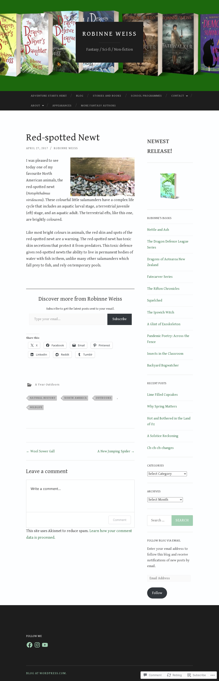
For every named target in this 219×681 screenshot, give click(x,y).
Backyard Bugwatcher (163, 365)
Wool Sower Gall (40, 451)
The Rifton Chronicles (163, 289)
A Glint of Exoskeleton (163, 324)
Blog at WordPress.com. (46, 673)
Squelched (154, 301)
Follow (157, 593)
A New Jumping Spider (116, 451)
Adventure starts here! (49, 95)
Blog (79, 95)
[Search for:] (170, 520)
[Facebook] (29, 644)
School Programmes (146, 95)
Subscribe (119, 319)
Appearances (62, 105)
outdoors (103, 398)
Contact (177, 95)
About (35, 105)
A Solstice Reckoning (162, 436)
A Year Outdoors (47, 384)
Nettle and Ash (158, 230)
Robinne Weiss (109, 33)
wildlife (36, 407)
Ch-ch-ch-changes (160, 448)
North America (75, 398)
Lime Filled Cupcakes (162, 395)
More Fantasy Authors (98, 105)
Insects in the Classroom (165, 354)
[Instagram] (37, 644)
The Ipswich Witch (160, 312)
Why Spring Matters (162, 406)
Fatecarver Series (160, 277)
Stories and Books (107, 95)
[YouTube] (44, 644)
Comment (119, 520)
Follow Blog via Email (164, 540)
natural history (43, 398)
